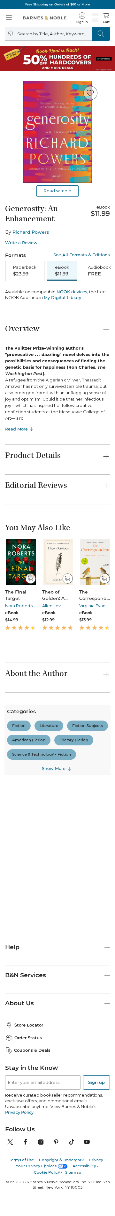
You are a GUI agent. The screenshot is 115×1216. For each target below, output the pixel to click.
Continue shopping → (25, 85)
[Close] (9, 44)
